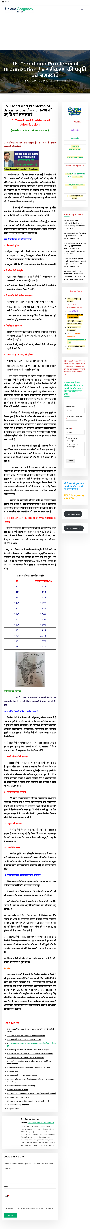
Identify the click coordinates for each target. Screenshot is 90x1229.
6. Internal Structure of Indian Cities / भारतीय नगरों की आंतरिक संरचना (30, 1053)
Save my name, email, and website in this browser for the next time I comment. (29, 1208)
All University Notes (73, 514)
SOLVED (68, 174)
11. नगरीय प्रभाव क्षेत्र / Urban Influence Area (22, 1075)
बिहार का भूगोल (75, 138)
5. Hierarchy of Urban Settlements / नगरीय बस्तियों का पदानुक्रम (28, 1050)
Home (19, 81)
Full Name (71, 406)
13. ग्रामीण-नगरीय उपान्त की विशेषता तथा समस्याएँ (21, 1086)
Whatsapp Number (74, 417)
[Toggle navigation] (82, 9)
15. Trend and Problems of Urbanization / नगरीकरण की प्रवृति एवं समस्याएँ (48, 81)
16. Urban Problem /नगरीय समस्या (18, 1097)
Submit (70, 461)
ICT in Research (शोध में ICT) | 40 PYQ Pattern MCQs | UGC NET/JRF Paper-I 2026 (75, 236)
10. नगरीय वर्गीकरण (12, 1071)
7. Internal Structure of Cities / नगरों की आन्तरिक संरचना (25, 1057)
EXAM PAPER (77, 177)
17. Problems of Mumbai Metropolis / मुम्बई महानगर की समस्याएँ (28, 1101)
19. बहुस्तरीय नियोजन (13, 1109)
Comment (7, 1169)
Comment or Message (72, 439)
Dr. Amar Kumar (30, 1119)
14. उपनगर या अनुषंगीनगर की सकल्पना (17, 1089)
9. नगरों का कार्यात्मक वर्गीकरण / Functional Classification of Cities (28, 1068)
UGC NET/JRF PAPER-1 (73, 528)
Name (6, 1186)
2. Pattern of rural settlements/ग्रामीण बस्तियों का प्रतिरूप (26, 1035)
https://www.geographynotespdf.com (41, 1122)
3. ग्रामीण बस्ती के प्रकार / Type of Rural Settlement (24, 1039)
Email (6, 1196)
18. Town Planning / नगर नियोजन (18, 1105)
